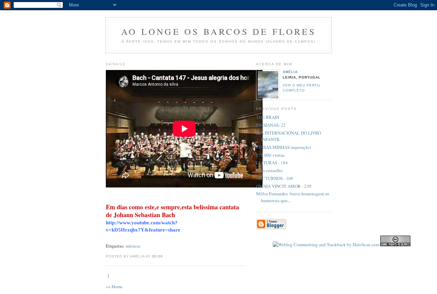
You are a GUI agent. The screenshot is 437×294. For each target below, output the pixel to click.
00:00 (157, 256)
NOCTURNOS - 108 (274, 178)
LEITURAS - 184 (272, 162)
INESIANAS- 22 (271, 125)
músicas (133, 246)
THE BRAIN (267, 117)
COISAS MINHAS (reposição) (283, 147)
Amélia (290, 72)
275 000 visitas (270, 155)
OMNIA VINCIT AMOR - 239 (283, 186)
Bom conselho (269, 170)
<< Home (114, 286)
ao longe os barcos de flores (218, 31)
